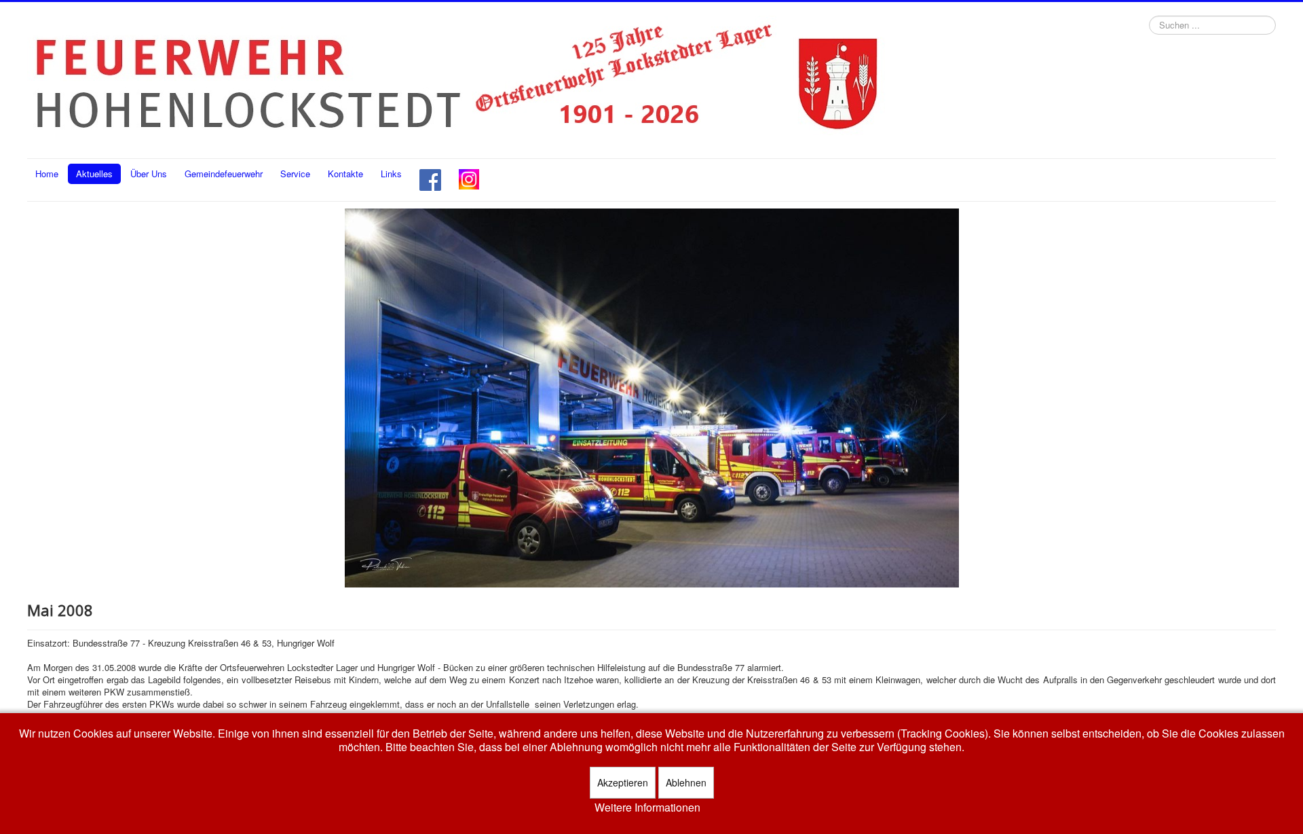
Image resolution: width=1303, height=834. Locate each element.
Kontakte (345, 173)
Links (391, 173)
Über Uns (148, 173)
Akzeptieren (622, 782)
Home (46, 173)
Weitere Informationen (647, 807)
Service (295, 173)
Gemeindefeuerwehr (224, 173)
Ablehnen (686, 782)
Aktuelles (94, 173)
